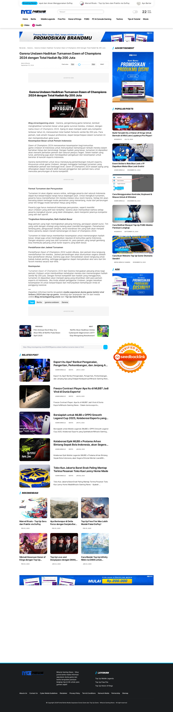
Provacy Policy (75, 693)
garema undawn (52, 302)
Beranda (22, 48)
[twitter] (21, 76)
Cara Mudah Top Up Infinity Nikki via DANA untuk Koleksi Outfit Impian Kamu (94, 558)
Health (39, 25)
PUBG (86, 19)
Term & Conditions (89, 693)
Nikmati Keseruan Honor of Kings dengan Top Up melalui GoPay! (32, 558)
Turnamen (45, 271)
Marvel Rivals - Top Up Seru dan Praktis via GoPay (70, 3)
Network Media (103, 693)
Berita (33, 19)
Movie (145, 19)
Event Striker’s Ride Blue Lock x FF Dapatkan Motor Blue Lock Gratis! (128, 165)
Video (26, 25)
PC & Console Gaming (101, 19)
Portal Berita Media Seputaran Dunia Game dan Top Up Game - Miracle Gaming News (86, 703)
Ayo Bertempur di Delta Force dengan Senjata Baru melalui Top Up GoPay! (138, 3)
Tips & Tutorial (134, 19)
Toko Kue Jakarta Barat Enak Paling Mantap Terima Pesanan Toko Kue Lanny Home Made (81, 469)
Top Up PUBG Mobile (123, 219)
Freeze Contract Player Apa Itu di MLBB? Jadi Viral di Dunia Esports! (81, 390)
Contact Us (33, 693)
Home (25, 19)
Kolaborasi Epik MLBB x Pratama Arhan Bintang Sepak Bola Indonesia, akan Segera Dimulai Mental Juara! (80, 443)
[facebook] (21, 70)
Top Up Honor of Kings (104, 686)
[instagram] (141, 694)
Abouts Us (23, 693)
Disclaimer (63, 693)
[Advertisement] (133, 316)
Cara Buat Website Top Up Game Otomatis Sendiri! (132, 257)
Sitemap (125, 693)
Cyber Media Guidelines (48, 693)
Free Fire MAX (120, 157)
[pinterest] (21, 89)
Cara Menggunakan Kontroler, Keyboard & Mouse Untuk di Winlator (132, 195)
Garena (30, 48)
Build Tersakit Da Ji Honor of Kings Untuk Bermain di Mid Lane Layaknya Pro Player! (132, 134)
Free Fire (61, 19)
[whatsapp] (21, 83)
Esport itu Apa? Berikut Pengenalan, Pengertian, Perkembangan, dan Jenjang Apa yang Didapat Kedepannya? (81, 363)
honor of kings (121, 127)
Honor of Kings (74, 19)
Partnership (115, 693)
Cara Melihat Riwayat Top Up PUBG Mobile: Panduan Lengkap (132, 226)
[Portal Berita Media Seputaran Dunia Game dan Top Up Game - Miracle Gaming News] (33, 13)
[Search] (101, 11)
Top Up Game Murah (75, 297)
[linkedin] (21, 95)
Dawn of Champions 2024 (46, 129)
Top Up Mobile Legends (104, 678)
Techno (119, 19)
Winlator (119, 188)
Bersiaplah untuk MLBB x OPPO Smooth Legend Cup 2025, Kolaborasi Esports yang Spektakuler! (80, 416)
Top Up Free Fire (101, 682)
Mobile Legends (48, 19)
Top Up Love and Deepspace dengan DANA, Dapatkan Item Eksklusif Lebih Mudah (63, 558)
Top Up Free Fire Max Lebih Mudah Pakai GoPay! (94, 522)
